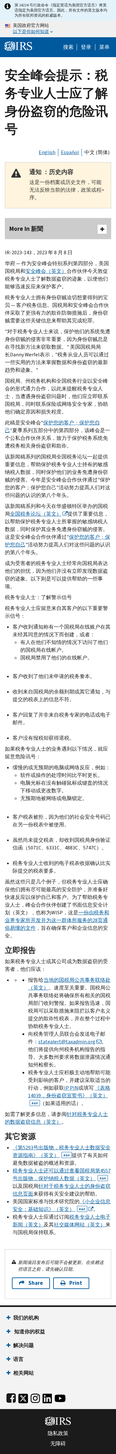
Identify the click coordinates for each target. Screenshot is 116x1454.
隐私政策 (58, 1433)
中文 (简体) (97, 152)
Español (70, 152)
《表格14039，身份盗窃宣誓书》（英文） (69, 1094)
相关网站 (23, 1373)
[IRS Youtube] (60, 1397)
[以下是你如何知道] (58, 29)
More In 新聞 (26, 229)
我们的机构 (26, 1317)
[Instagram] (35, 1397)
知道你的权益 (29, 1331)
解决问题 (23, 1345)
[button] (86, 47)
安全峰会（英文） (46, 271)
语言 (18, 1359)
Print (75, 1283)
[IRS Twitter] (23, 1397)
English (47, 152)
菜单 (104, 47)
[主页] (18, 45)
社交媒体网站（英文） (79, 1224)
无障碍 (58, 1444)
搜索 (68, 47)
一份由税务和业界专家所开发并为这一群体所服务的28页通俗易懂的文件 (57, 920)
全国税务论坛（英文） (36, 513)
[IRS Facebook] (11, 1397)
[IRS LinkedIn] (47, 1397)
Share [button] (35, 1283)
